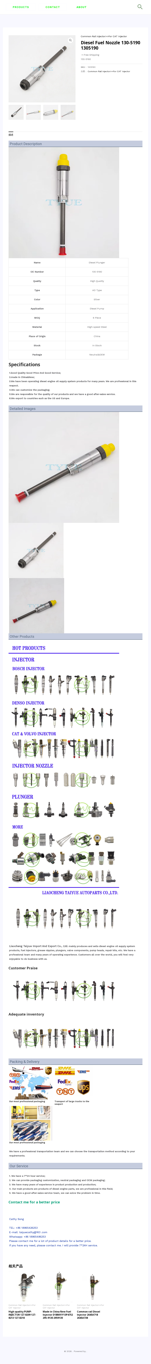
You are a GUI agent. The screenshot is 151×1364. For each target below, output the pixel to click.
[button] (21, 7)
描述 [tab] (11, 134)
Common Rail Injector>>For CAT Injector (104, 36)
